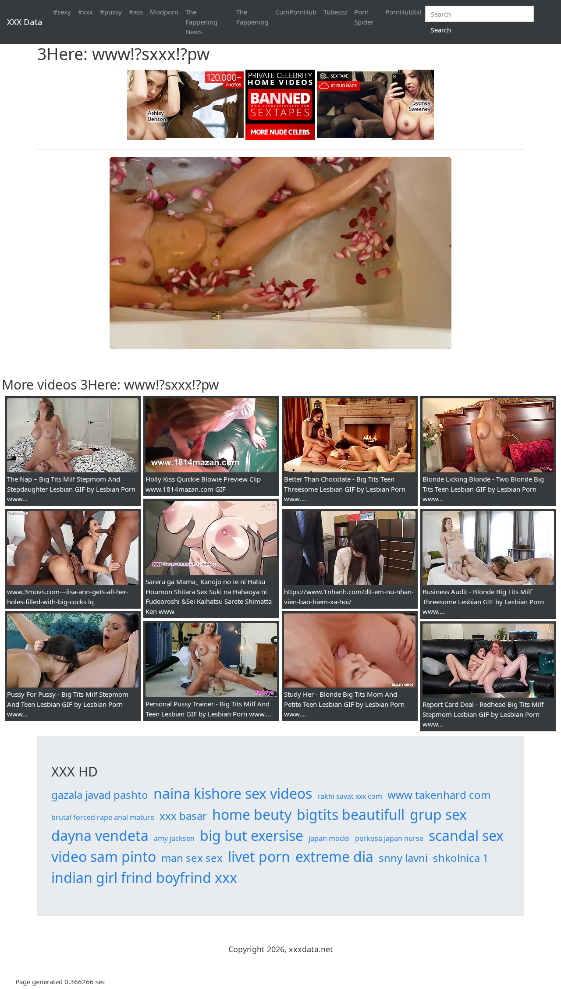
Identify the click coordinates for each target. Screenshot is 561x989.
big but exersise (251, 835)
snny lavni (403, 858)
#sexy (62, 11)
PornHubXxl (403, 11)
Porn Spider (363, 16)
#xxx (85, 11)
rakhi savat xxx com (349, 796)
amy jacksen (174, 838)
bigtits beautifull (351, 814)
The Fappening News (201, 21)
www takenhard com (438, 794)
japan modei (329, 838)
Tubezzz (335, 11)
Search (441, 29)
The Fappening (252, 16)
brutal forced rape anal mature (102, 817)
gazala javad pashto (99, 794)
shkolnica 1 (461, 858)
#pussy (111, 11)
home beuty (251, 814)
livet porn (259, 856)
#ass (136, 11)
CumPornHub (295, 11)
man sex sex (192, 858)
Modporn (164, 11)
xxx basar (183, 815)
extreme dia (334, 856)
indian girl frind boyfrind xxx (144, 877)
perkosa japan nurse (389, 838)
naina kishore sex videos (232, 793)
